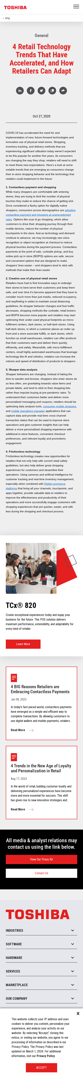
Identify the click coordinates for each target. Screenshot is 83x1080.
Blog (7, 18)
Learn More (23, 644)
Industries (14, 930)
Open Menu (76, 6)
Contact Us (41, 873)
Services (13, 971)
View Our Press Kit (41, 859)
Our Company (16, 998)
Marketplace (17, 985)
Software (14, 944)
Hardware (14, 958)
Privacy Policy (46, 1056)
